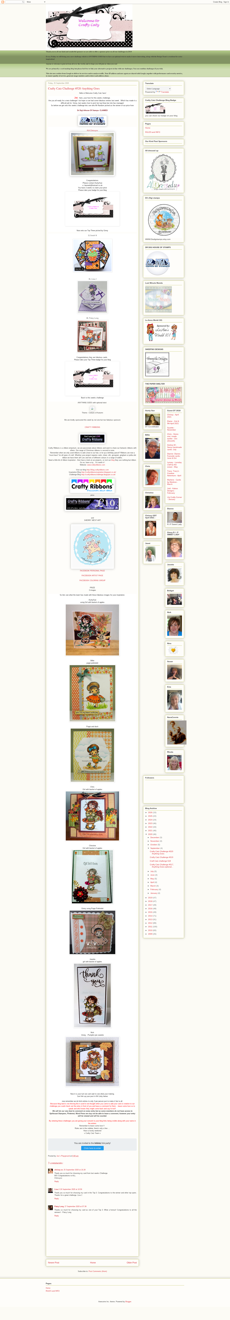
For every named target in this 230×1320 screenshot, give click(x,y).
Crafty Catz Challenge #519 (161, 857)
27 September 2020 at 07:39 (75, 1206)
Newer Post (53, 1263)
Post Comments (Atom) (98, 1271)
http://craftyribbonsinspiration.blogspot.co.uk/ (98, 472)
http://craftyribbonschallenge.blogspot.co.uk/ (98, 475)
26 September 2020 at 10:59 (71, 1189)
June (152, 875)
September (155, 848)
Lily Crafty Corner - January (174, 498)
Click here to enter (92, 1148)
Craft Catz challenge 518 (160, 861)
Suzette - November (171, 429)
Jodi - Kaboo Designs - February (172, 490)
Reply (56, 1181)
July (152, 871)
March (153, 886)
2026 (150, 812)
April (152, 882)
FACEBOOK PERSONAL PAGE (92, 571)
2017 (150, 905)
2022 (150, 827)
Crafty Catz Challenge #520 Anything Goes (161, 852)
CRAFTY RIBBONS (92, 427)
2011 (150, 927)
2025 (150, 816)
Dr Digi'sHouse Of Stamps (88, 110)
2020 (150, 834)
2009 (150, 934)
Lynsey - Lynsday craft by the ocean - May (174, 464)
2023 (150, 823)
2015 (150, 912)
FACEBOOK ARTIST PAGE (92, 576)
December (155, 837)
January (154, 893)
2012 (150, 923)
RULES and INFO (152, 132)
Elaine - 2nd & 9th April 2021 (173, 422)
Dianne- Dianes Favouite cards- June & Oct (173, 456)
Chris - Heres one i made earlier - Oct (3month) (172, 437)
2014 (150, 916)
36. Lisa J (92, 279)
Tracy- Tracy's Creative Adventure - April (174, 473)
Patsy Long (59, 1206)
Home (93, 1263)
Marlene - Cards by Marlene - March (174, 482)
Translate (165, 92)
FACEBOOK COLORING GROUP (92, 580)
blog (112, 460)
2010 (150, 930)
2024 (150, 820)
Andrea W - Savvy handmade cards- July (174, 447)
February (154, 889)
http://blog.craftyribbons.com (98, 470)
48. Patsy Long (92, 318)
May (152, 879)
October (154, 845)
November (155, 841)
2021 (150, 830)
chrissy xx (58, 1170)
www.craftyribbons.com (96, 465)
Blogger (128, 1302)
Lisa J (56, 1189)
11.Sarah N (92, 235)
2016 (150, 908)
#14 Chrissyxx (92, 130)
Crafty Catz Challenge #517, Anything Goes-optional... (162, 865)
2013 (150, 919)
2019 (150, 898)
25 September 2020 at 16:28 (74, 1170)
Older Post (132, 1263)
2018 (150, 901)
